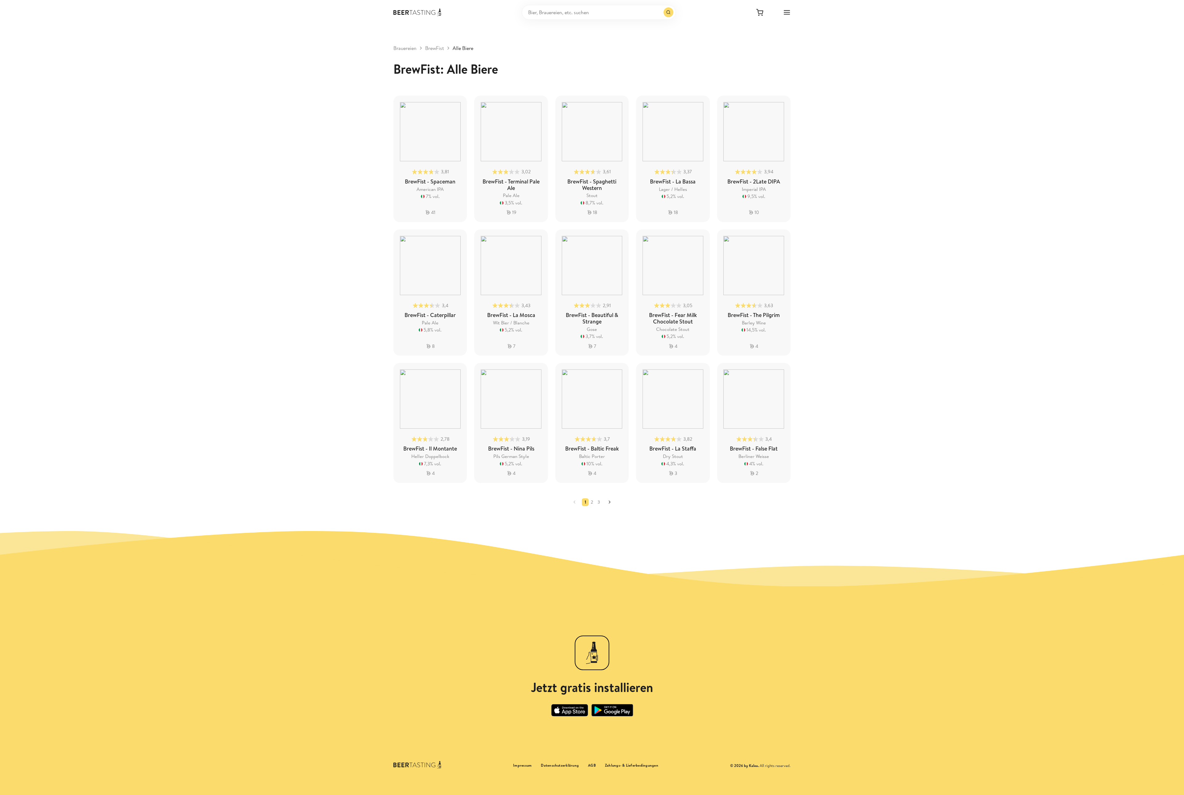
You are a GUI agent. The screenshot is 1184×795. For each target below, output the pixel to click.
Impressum (522, 765)
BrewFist (434, 48)
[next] (609, 502)
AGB (592, 765)
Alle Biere (463, 48)
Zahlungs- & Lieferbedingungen (631, 765)
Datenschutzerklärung (560, 765)
